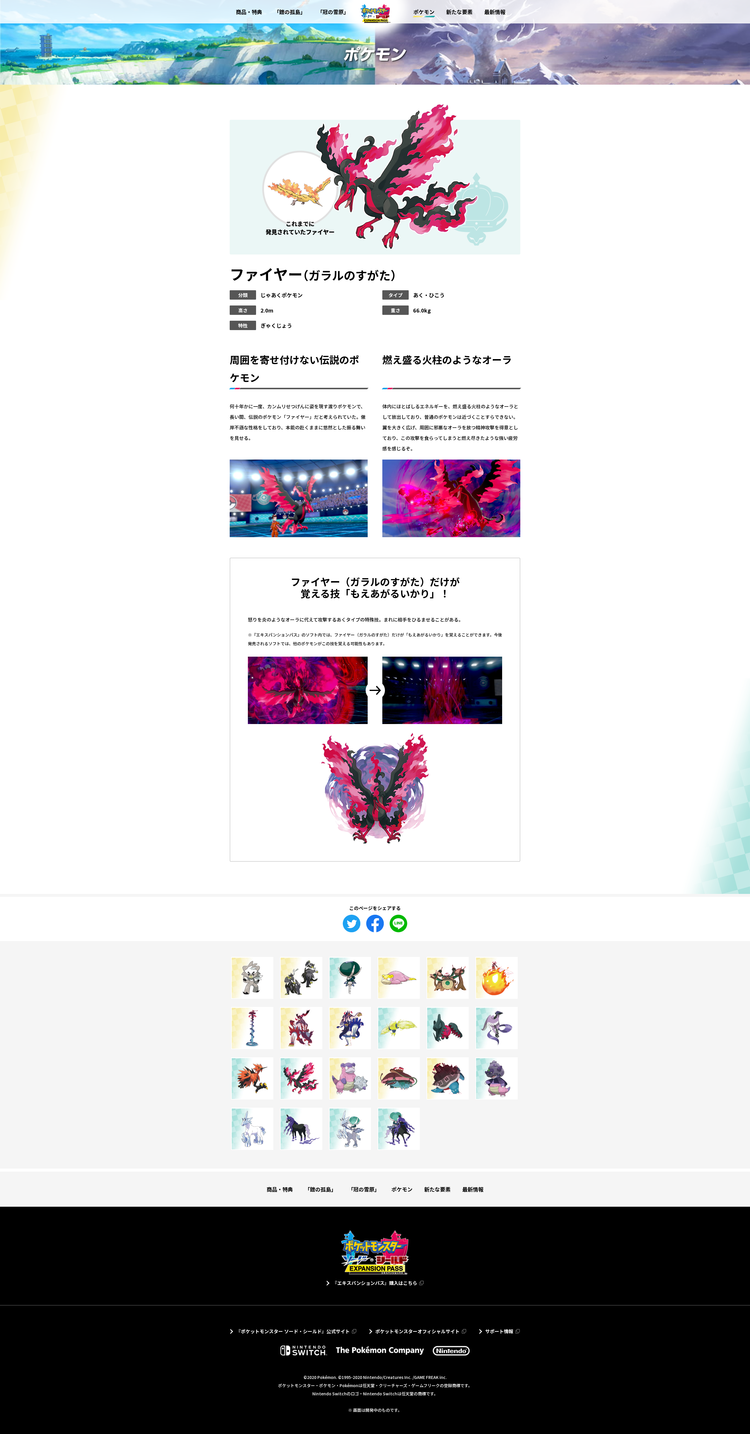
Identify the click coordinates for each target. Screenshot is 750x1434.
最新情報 (472, 1189)
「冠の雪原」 (364, 1189)
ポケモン (401, 1189)
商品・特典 (280, 1189)
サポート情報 (499, 1331)
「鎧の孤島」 (320, 1189)
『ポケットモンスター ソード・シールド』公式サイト (293, 1331)
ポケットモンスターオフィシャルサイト (417, 1331)
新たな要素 (437, 1189)
